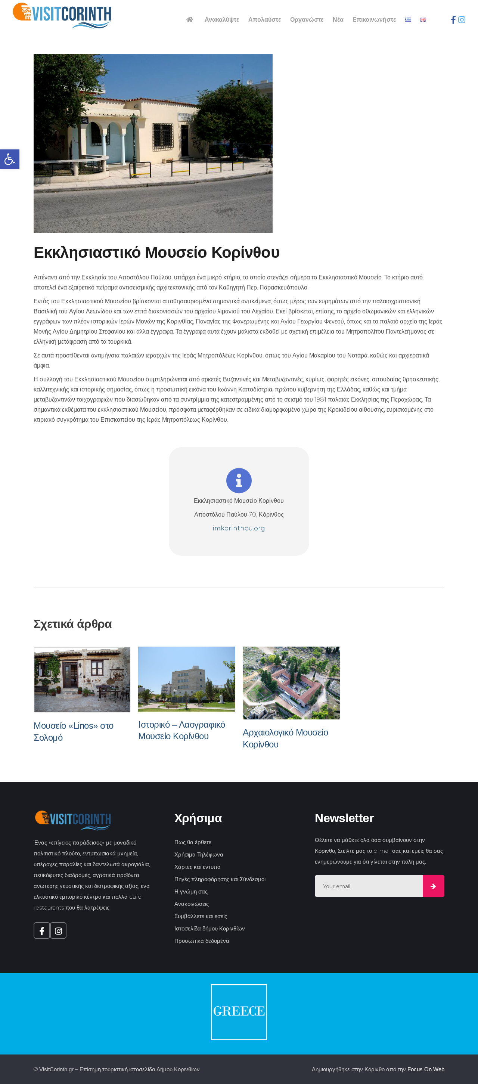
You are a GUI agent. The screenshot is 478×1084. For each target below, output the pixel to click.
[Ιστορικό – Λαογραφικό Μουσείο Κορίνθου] (186, 679)
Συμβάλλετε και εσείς (200, 916)
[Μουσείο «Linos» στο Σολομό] (82, 680)
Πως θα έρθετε (192, 842)
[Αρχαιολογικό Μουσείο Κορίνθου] (291, 683)
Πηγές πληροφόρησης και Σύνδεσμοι (220, 879)
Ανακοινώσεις (191, 903)
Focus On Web (425, 1069)
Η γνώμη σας (191, 891)
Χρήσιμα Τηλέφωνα (198, 854)
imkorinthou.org (238, 528)
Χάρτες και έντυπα (197, 866)
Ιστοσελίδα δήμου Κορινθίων (209, 928)
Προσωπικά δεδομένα (201, 940)
